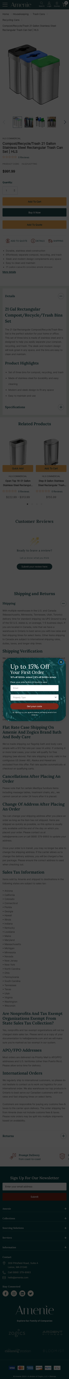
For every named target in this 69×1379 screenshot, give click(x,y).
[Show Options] (55, 698)
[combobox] (33, 698)
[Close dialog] (61, 662)
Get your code (34, 706)
